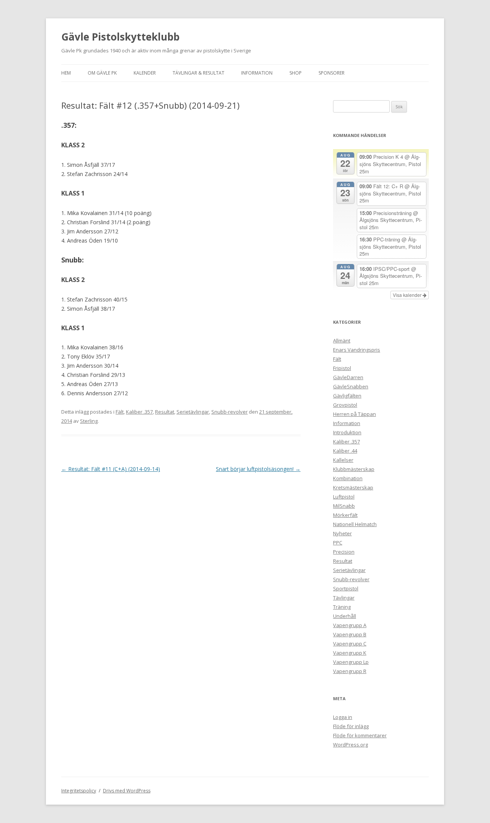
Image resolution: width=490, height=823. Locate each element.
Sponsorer (331, 73)
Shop (295, 73)
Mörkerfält (345, 515)
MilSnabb (344, 505)
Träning (342, 606)
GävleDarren (348, 377)
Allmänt (341, 340)
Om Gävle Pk (102, 73)
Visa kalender (408, 295)
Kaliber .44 (345, 450)
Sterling (89, 420)
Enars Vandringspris (356, 349)
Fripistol (342, 368)
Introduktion (347, 432)
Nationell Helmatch (355, 524)
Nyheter (342, 533)
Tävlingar (343, 597)
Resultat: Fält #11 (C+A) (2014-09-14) (110, 469)
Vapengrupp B (349, 634)
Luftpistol (343, 496)
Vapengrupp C (349, 643)
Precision (343, 551)
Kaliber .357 (139, 411)
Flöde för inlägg (351, 726)
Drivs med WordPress (126, 790)
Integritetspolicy (78, 790)
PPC (337, 542)
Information (257, 73)
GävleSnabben (350, 386)
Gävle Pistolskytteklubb (120, 37)
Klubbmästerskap (353, 469)
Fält (120, 411)
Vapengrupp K (349, 652)
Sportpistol (345, 588)
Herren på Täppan (354, 414)
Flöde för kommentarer (360, 735)
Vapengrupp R (349, 671)
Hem (66, 73)
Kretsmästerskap (353, 487)
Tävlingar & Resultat (198, 73)
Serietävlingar (192, 411)
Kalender (145, 73)
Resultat (164, 411)
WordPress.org (350, 744)
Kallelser (343, 459)
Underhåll (344, 616)
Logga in (342, 717)
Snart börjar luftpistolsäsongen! (258, 469)
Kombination (348, 478)
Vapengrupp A (349, 625)
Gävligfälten (347, 395)
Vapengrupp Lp (351, 661)
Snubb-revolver (229, 411)
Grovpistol (345, 404)
